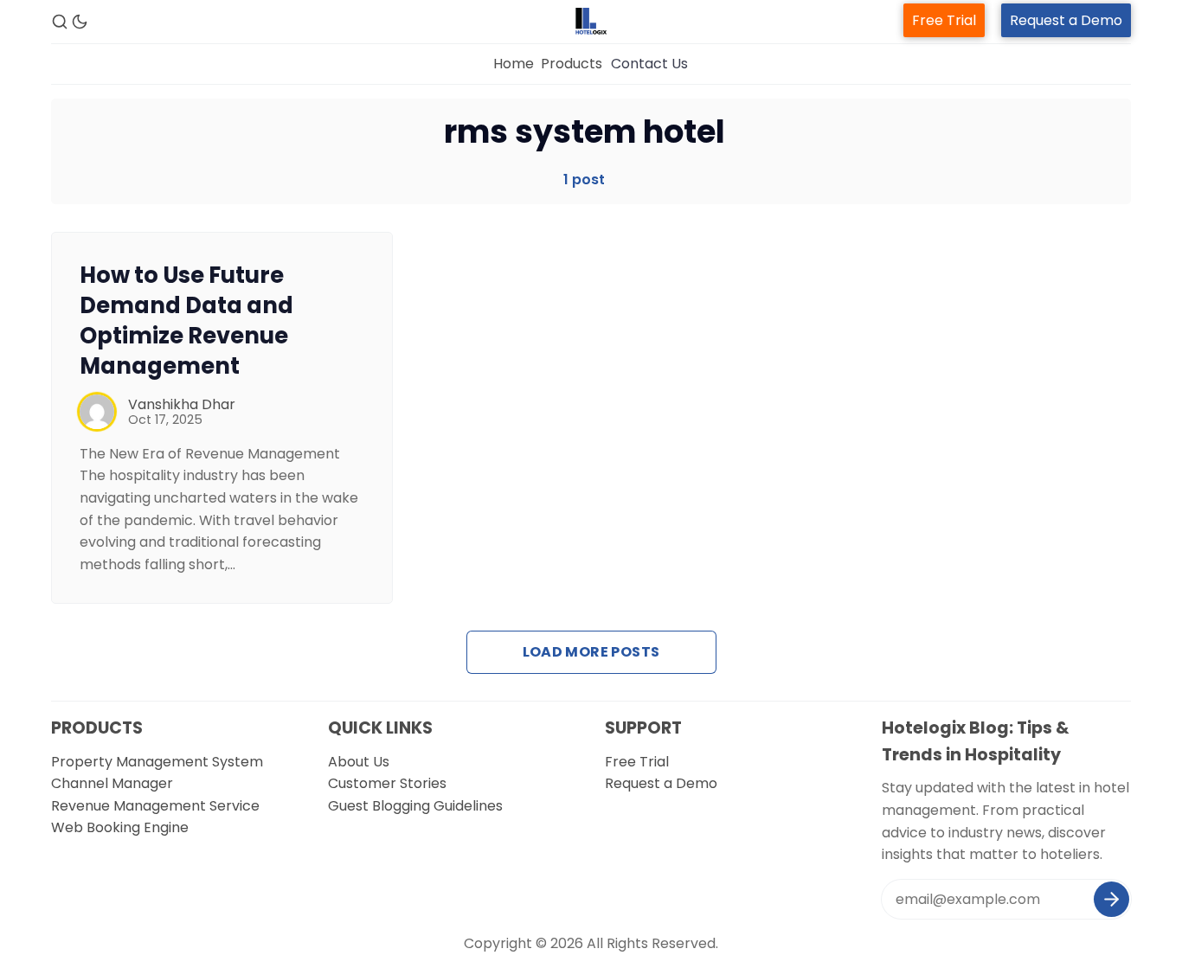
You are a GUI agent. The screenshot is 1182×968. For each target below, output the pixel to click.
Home (513, 64)
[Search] (59, 21)
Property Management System (157, 762)
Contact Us (649, 64)
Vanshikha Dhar (181, 404)
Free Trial (944, 20)
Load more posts (591, 652)
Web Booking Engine (120, 827)
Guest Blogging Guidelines (415, 806)
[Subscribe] (1111, 899)
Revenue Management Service (155, 806)
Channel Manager (112, 783)
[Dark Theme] (79, 21)
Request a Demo (1066, 20)
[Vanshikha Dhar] (97, 411)
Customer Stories (387, 783)
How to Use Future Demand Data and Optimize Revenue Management (186, 320)
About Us (358, 762)
